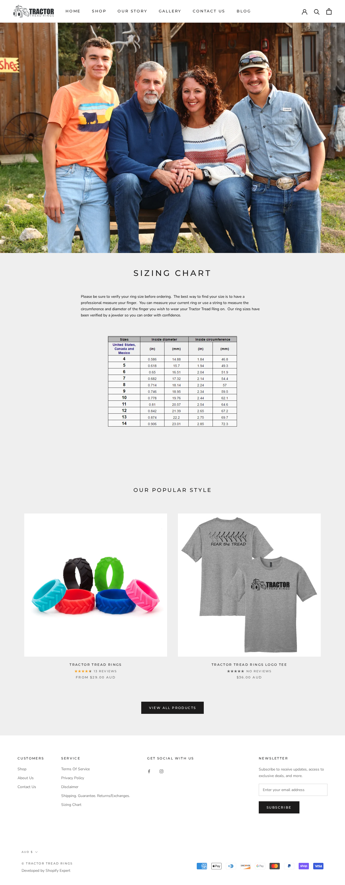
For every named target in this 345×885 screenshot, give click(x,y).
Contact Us (209, 11)
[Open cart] (329, 11)
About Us (26, 778)
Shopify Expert (58, 870)
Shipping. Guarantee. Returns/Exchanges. (95, 795)
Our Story (132, 11)
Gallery (170, 11)
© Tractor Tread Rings (47, 863)
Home (73, 11)
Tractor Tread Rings (96, 665)
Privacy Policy (72, 778)
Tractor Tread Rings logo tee (249, 665)
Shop (99, 11)
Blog (244, 11)
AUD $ (27, 852)
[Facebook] (149, 771)
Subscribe (279, 807)
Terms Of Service (75, 769)
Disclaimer (69, 786)
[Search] (317, 11)
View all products (172, 708)
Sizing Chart (71, 804)
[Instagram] (161, 771)
